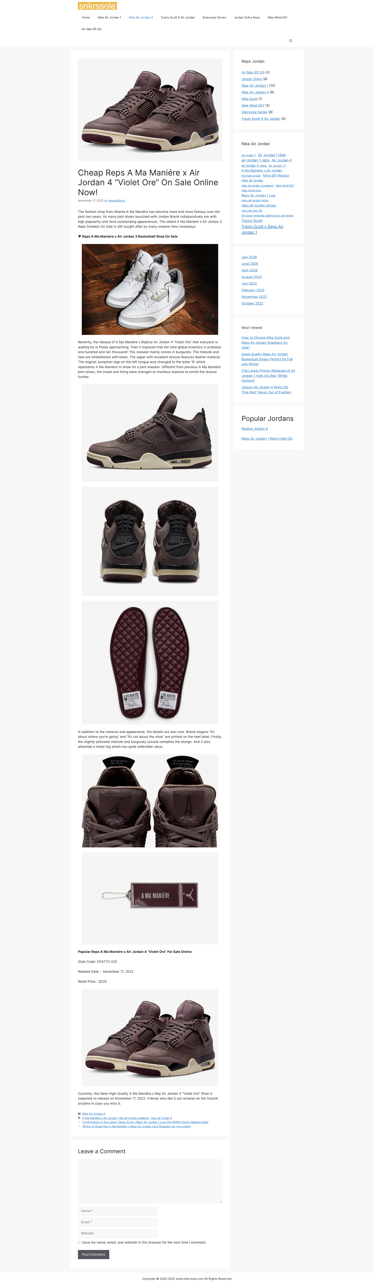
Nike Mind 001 (277, 17)
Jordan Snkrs (252, 79)
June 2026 (250, 264)
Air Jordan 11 (277, 166)
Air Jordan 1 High (272, 155)
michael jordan (251, 175)
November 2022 (254, 297)
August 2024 (252, 277)
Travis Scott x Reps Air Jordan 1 (262, 229)
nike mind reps (251, 190)
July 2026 (249, 257)
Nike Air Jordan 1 (109, 17)
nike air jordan (252, 180)
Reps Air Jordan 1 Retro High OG (267, 439)
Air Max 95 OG (91, 29)
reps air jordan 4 (161, 1118)
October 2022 (252, 303)
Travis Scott (252, 221)
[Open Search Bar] (290, 41)
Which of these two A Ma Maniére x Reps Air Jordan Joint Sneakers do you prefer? (136, 1126)
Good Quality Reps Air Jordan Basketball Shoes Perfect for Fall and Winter (267, 359)
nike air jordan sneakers (133, 1118)
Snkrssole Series (214, 17)
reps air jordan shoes (259, 205)
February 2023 (253, 290)
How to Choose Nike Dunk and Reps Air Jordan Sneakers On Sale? (266, 342)
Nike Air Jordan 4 (141, 17)
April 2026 (250, 270)
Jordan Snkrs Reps (247, 17)
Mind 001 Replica (276, 175)
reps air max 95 (252, 210)
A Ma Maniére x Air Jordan (99, 1118)
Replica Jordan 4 (255, 429)
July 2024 (249, 283)
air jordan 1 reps (256, 160)
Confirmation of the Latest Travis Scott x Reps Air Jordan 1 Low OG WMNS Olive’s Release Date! (145, 1122)
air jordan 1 (249, 155)
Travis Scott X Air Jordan (178, 17)
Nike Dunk (250, 99)
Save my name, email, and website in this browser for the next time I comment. (144, 1242)
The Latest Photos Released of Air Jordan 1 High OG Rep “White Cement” (268, 376)
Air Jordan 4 (282, 160)
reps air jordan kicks (255, 200)
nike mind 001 (284, 185)
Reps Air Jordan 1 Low (258, 195)
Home (86, 17)
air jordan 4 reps (254, 166)
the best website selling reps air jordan (268, 215)
